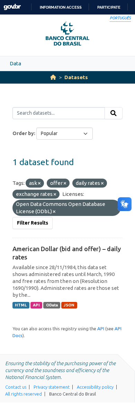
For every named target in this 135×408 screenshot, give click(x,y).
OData (52, 305)
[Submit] (114, 113)
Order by (23, 133)
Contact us (15, 387)
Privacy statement (52, 387)
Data (15, 63)
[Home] (53, 77)
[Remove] (39, 183)
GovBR (12, 7)
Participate (108, 7)
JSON (69, 305)
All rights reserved (23, 393)
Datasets (76, 77)
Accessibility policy (95, 387)
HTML (21, 305)
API (36, 305)
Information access (61, 7)
